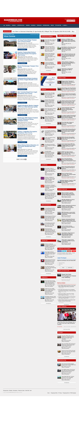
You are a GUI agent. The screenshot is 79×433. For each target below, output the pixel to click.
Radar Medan (20, 56)
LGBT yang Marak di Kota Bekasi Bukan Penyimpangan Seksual (50, 138)
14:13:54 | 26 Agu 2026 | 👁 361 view (69, 183)
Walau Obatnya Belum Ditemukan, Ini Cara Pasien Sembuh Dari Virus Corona (28, 146)
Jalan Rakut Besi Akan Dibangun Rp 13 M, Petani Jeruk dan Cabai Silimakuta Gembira (66, 323)
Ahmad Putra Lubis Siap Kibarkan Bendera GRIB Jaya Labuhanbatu (49, 93)
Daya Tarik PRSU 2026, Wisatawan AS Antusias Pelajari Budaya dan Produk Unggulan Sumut (68, 344)
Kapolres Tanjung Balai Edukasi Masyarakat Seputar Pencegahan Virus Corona (27, 54)
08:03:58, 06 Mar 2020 (27, 134)
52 (21, 159)
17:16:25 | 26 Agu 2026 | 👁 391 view (69, 163)
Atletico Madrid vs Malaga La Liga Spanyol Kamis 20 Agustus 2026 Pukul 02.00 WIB (68, 62)
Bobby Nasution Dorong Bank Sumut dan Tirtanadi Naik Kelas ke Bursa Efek (68, 138)
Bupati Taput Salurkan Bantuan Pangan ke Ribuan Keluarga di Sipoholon (50, 117)
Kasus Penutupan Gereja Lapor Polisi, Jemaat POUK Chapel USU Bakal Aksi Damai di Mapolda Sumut (50, 282)
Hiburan (28, 25)
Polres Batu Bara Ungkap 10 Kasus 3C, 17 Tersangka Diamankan (50, 40)
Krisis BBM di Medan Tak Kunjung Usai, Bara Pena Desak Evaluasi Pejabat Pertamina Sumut (68, 370)
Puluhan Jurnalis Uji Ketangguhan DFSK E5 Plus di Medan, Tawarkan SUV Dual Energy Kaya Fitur (50, 245)
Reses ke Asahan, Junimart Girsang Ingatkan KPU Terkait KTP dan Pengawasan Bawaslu (68, 193)
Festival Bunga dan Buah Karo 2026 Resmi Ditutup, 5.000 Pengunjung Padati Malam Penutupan (50, 210)
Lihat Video (59, 326)
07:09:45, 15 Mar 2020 (27, 82)
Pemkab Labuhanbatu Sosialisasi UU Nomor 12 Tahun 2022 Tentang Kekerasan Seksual (69, 206)
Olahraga (33, 25)
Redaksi (10, 390)
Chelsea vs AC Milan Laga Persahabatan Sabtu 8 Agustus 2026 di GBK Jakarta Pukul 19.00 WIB (68, 41)
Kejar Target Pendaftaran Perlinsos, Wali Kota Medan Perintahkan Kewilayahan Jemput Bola (69, 160)
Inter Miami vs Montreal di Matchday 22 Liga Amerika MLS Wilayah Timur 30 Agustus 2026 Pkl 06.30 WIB (50, 195)
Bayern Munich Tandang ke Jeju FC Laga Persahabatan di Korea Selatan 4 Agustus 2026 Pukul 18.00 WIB (68, 55)
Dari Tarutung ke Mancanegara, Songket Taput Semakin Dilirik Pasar (69, 364)
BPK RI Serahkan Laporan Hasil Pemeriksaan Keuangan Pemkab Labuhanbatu (68, 213)
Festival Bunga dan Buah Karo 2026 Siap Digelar (50, 223)
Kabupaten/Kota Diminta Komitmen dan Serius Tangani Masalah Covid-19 (28, 80)
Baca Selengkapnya (22, 49)
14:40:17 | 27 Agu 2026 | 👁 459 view (69, 118)
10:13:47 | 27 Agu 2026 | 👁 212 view (69, 140)
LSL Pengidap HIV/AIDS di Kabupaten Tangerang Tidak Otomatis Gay (50, 131)
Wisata (52, 25)
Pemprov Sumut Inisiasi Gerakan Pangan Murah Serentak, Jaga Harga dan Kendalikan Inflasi (68, 101)
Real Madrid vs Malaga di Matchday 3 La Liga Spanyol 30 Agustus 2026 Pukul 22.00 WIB (50, 187)
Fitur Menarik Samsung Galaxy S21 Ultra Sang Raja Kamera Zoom (50, 267)
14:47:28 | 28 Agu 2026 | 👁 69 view (68, 84)
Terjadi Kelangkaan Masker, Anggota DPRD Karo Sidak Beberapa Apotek (28, 106)
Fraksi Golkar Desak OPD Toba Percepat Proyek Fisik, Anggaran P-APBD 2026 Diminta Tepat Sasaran (68, 145)
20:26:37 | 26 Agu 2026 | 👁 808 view (69, 148)
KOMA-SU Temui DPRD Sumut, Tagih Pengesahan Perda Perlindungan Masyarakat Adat (50, 290)
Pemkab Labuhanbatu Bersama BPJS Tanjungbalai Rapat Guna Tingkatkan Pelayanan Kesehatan (69, 220)
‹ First (18, 159)
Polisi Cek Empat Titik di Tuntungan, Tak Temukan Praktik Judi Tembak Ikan (50, 47)
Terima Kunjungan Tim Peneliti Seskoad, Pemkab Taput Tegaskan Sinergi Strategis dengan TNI (68, 109)
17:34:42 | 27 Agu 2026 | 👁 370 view (69, 90)
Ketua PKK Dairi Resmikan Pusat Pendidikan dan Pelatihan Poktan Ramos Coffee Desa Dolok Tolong (67, 290)
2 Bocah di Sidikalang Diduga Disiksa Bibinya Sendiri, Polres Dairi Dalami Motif (50, 64)
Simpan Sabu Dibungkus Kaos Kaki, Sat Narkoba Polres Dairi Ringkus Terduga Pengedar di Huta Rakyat (50, 55)
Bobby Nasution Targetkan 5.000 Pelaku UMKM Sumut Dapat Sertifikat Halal (68, 181)
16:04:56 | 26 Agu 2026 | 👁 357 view (69, 176)
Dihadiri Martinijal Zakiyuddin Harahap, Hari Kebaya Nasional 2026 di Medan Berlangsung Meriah (50, 230)
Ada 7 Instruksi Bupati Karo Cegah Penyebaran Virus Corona (27, 92)
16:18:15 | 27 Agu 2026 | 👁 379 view (69, 104)
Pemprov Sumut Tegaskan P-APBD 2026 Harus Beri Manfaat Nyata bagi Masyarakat (68, 82)
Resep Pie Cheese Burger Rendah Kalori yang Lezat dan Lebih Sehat (68, 351)
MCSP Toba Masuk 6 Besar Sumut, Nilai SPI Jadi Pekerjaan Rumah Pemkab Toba (50, 110)
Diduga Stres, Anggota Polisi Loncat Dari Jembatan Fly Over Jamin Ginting (68, 240)
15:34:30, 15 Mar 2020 (27, 56)
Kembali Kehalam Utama (34, 34)
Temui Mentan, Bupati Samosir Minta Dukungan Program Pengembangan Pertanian (68, 234)
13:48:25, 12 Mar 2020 (27, 95)
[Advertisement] (39, 8)
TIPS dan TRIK (58, 25)
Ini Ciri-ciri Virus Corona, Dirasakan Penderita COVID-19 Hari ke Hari (68, 227)
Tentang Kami (5, 390)
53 (23, 159)
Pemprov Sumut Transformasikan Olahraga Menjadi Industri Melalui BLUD (69, 94)
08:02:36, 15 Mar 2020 (27, 69)
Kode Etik (27, 390)
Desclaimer (15, 390)
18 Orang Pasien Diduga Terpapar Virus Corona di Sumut (27, 40)
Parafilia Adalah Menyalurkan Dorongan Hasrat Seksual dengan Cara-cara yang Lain (49, 153)
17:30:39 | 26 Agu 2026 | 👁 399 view (69, 155)
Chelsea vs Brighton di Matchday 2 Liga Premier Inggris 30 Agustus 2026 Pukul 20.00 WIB (50, 179)
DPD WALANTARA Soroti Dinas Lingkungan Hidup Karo (68, 200)
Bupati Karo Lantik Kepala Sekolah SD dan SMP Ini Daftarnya (67, 69)
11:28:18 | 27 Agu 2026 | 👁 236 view (69, 133)
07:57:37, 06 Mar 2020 (27, 149)
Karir (31, 390)
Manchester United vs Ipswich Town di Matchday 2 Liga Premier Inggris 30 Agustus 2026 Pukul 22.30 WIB (50, 170)
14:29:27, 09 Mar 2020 (27, 122)
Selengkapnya (48, 70)
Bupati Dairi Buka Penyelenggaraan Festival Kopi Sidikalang (69, 276)
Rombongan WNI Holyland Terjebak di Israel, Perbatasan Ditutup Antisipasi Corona (28, 119)
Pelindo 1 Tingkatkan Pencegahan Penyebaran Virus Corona (27, 132)
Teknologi (39, 25)
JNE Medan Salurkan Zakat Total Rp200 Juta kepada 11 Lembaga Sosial (50, 297)
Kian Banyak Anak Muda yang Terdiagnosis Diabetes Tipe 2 (50, 145)
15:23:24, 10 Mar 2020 (27, 108)
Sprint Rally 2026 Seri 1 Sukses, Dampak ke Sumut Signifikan (68, 377)
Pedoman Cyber (21, 390)
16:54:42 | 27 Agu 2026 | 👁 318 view (69, 97)
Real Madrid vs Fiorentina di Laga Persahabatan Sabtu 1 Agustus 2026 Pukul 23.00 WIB (69, 48)
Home (48, 392)
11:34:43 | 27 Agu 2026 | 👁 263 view (69, 125)
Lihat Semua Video (66, 329)
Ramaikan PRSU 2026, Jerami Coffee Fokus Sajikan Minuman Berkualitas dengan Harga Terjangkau (68, 337)
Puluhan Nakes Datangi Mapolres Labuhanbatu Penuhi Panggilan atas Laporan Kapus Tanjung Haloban (49, 101)
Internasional (46, 25)
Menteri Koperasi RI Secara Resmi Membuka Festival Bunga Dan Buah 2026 (50, 217)
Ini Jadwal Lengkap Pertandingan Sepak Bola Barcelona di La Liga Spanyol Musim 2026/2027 (69, 116)
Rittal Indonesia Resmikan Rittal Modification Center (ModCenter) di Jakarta (50, 260)
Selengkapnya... (66, 304)
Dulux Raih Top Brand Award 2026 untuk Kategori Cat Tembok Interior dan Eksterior (50, 253)
